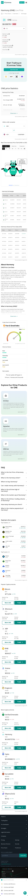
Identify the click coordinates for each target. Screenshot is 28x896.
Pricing (3, 840)
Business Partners (5, 844)
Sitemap (17, 840)
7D (6, 148)
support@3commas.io (6, 864)
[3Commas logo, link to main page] (6, 2)
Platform (3, 816)
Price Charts (4, 848)
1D (3, 148)
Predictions (18, 848)
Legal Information (5, 832)
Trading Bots (4, 820)
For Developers (5, 824)
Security (17, 844)
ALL (21, 148)
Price (6, 146)
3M (12, 148)
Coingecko (24, 54)
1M (9, 148)
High (23, 230)
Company (3, 836)
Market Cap (14, 146)
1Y (15, 148)
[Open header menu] (26, 2)
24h (10, 100)
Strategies (3, 828)
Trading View (22, 146)
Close (16, 230)
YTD (18, 148)
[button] (25, 893)
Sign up (22, 2)
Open (9, 230)
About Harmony (7, 264)
